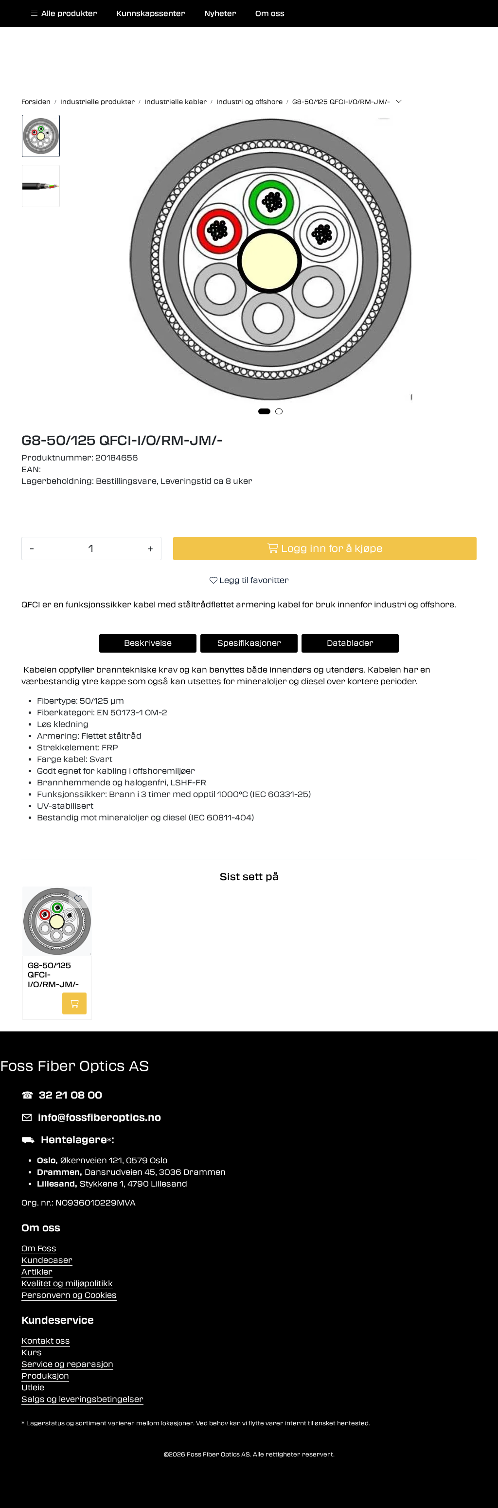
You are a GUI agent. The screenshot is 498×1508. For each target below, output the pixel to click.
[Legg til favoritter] (78, 899)
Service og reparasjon (67, 1364)
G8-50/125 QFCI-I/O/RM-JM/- (53, 974)
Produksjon (45, 1376)
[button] (264, 411)
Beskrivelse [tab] (148, 643)
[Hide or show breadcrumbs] (399, 102)
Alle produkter (67, 13)
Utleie (32, 1387)
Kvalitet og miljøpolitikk (67, 1283)
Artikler (37, 1272)
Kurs (31, 1352)
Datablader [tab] (350, 643)
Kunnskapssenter (150, 13)
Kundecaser (46, 1260)
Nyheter (220, 13)
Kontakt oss (45, 1341)
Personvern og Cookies (69, 1295)
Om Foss (38, 1248)
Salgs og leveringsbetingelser (82, 1399)
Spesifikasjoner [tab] (249, 643)
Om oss (270, 13)
